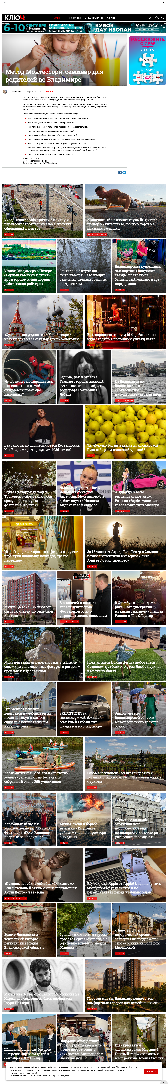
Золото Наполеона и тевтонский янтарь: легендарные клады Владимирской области (29, 930)
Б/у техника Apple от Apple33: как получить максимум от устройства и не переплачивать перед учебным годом (125, 875)
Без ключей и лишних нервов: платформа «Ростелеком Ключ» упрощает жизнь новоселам (84, 598)
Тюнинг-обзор (122, 511)
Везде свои (121, 622)
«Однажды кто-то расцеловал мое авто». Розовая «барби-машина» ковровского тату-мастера (139, 488)
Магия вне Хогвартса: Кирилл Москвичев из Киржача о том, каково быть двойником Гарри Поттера (42, 985)
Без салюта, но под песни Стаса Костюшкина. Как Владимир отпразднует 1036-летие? (42, 432)
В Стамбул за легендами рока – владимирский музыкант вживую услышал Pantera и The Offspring (139, 598)
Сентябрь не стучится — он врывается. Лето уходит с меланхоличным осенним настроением (84, 266)
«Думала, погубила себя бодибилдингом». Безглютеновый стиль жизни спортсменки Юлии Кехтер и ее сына (42, 875)
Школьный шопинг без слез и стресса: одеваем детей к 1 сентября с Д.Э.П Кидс (29, 1041)
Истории (75, 17)
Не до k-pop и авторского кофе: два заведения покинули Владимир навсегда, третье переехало (42, 543)
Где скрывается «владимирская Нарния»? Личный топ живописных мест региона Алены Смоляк (139, 1041)
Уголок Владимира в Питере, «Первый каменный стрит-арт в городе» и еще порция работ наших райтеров (29, 266)
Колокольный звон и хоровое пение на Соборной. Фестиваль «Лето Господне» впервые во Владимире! (29, 819)
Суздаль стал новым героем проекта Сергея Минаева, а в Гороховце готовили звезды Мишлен (84, 930)
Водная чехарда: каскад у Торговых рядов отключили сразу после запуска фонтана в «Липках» (29, 488)
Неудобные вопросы (97, 234)
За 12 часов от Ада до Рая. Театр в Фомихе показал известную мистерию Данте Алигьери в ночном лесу (125, 543)
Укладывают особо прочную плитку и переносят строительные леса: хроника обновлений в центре (42, 211)
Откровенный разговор (15, 898)
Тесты (91, 456)
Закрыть (151, 1071)
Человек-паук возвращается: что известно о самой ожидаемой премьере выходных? (29, 377)
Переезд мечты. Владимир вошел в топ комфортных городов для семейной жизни (125, 985)
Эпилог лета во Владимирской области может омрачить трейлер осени (139, 709)
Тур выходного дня (124, 400)
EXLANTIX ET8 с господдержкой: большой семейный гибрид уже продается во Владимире (84, 709)
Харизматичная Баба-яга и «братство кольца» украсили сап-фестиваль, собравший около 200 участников (42, 764)
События (59, 17)
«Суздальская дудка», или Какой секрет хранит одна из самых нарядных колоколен (42, 322)
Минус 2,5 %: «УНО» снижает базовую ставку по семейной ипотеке (29, 598)
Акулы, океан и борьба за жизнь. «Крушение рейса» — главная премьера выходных (84, 819)
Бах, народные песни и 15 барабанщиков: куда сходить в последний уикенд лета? (125, 322)
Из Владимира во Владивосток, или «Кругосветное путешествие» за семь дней (139, 377)
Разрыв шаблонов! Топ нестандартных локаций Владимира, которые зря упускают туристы (125, 764)
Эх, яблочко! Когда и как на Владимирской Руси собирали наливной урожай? (125, 432)
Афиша (111, 17)
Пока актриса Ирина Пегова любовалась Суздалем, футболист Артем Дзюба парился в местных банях (125, 654)
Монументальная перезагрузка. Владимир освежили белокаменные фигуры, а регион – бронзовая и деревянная (42, 654)
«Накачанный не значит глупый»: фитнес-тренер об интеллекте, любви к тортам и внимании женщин (125, 211)
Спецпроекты (94, 17)
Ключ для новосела (69, 622)
